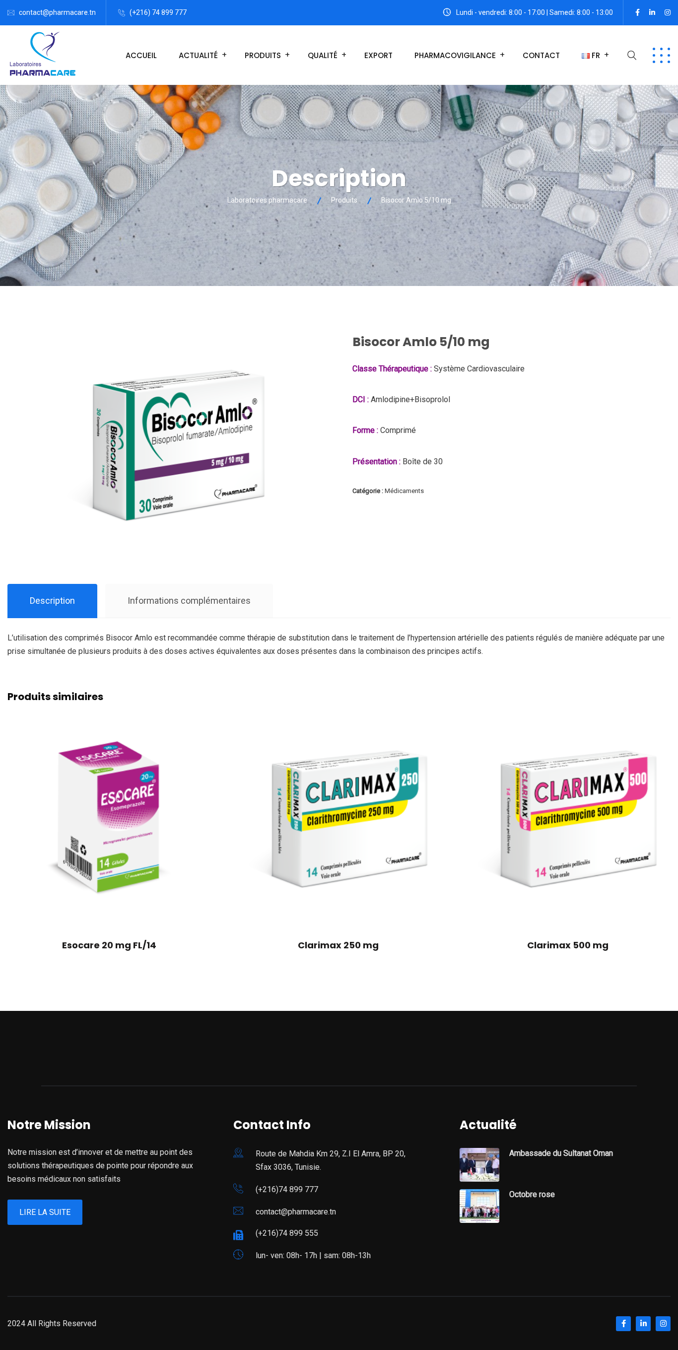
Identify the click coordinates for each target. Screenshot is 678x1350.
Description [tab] (52, 600)
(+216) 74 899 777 (158, 12)
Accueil (141, 55)
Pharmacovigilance (455, 55)
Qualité (323, 55)
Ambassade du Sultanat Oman (561, 1153)
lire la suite (44, 1212)
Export (378, 55)
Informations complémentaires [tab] (189, 600)
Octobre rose (532, 1194)
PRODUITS (263, 55)
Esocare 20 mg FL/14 (109, 945)
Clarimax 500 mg (568, 945)
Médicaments (404, 491)
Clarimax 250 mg (338, 945)
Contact (541, 55)
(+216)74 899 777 (287, 1189)
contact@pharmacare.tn (57, 12)
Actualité (198, 55)
